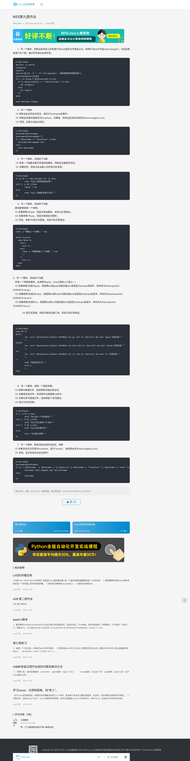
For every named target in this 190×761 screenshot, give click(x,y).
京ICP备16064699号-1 (131, 750)
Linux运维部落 (71, 750)
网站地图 (107, 750)
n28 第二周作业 (23, 599)
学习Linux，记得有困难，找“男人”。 (35, 690)
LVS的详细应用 (22, 575)
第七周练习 (20, 643)
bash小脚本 (20, 619)
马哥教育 (157, 750)
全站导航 (116, 750)
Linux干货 (50, 23)
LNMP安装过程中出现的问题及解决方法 (38, 666)
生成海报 (114, 757)
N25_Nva (17, 23)
